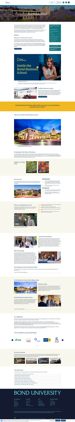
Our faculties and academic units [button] (54, 26)
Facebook (49, 418)
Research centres (52, 402)
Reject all (58, 420)
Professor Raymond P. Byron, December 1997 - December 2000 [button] (24, 381)
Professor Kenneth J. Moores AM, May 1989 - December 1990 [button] (24, 384)
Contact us (59, 2)
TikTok (54, 418)
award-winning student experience (37, 28)
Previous (12, 340)
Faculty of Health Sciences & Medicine (54, 32)
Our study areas (40, 402)
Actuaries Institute (45, 318)
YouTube (55, 418)
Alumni (51, 405)
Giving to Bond (16, 402)
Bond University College (53, 38)
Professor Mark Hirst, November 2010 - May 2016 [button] (22, 375)
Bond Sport (27, 402)
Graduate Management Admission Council (48, 326)
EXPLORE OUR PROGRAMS (18, 48)
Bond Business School (53, 29)
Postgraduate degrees (41, 404)
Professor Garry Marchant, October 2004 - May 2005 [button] (22, 378)
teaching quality (27, 28)
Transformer (43, 44)
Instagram (52, 418)
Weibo (60, 418)
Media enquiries (16, 404)
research (22, 28)
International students (41, 403)
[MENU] (69, 2)
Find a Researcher (52, 401)
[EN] (63, 2)
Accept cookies (63, 420)
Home (14, 5)
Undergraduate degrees (41, 405)
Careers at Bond (16, 403)
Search (66, 2)
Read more (52, 412)
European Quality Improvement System (27, 323)
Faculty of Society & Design (54, 36)
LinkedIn (51, 418)
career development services (38, 43)
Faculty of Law (52, 34)
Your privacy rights (52, 420)
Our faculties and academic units (23, 5)
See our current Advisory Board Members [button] (20, 272)
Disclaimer (15, 406)
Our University (17, 5)
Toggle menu (59, 31)
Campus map (28, 401)
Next (62, 340)
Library (27, 403)
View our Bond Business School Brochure (53, 49)
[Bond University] (7, 3)
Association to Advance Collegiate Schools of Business (22, 322)
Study (52, 2)
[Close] (74, 420)
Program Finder (40, 401)
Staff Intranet (28, 404)
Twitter (57, 418)
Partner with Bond (52, 404)
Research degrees (52, 403)
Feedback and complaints (29, 405)
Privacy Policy (16, 405)
